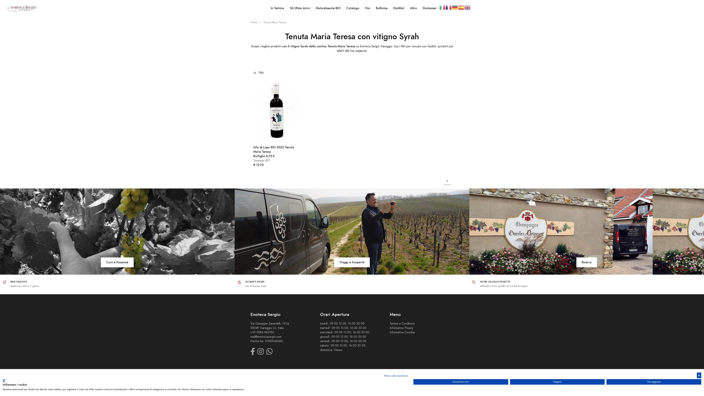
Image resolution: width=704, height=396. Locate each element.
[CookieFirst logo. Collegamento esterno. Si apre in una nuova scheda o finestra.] (4, 380)
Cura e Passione (117, 262)
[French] (449, 7)
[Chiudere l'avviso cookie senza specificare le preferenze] (699, 375)
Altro (413, 8)
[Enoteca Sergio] (21, 8)
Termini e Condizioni (402, 324)
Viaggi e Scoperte (352, 262)
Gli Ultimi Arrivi (300, 8)
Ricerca (587, 262)
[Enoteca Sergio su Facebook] (252, 353)
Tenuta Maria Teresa (274, 22)
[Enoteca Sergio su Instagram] (260, 353)
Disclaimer (430, 8)
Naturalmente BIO (328, 8)
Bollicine (382, 8)
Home (253, 22)
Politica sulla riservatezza (396, 375)
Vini (367, 8)
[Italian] (442, 7)
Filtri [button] (261, 73)
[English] (467, 7)
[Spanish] (461, 7)
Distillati (398, 8)
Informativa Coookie (402, 332)
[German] (455, 7)
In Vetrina (277, 8)
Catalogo (352, 8)
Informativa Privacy (401, 328)
